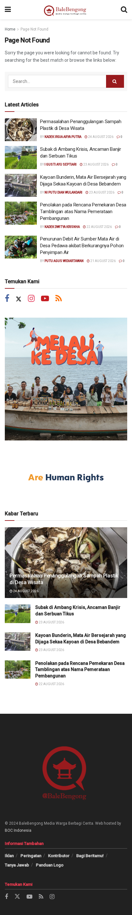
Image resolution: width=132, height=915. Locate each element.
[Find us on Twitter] (18, 299)
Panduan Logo (49, 865)
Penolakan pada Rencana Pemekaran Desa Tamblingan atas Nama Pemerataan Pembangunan (83, 211)
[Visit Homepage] (66, 9)
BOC (9, 830)
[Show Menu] (8, 9)
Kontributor (59, 855)
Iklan (9, 855)
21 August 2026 (103, 261)
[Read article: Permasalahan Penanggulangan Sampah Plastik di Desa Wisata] (21, 129)
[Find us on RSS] (58, 299)
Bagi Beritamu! (90, 855)
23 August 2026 (96, 164)
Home (10, 29)
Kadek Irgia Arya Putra (63, 137)
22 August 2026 (99, 227)
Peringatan (31, 855)
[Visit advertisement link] (66, 379)
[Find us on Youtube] (45, 299)
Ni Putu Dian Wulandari (63, 192)
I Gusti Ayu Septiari (61, 164)
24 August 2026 (100, 137)
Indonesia (22, 830)
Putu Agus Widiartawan (64, 261)
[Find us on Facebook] (7, 299)
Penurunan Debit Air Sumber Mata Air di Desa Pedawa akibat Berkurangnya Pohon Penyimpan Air (82, 245)
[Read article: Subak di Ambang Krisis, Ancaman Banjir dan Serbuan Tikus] (21, 157)
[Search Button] (124, 9)
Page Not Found (34, 29)
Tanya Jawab (17, 865)
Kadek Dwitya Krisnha (62, 227)
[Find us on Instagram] (31, 299)
